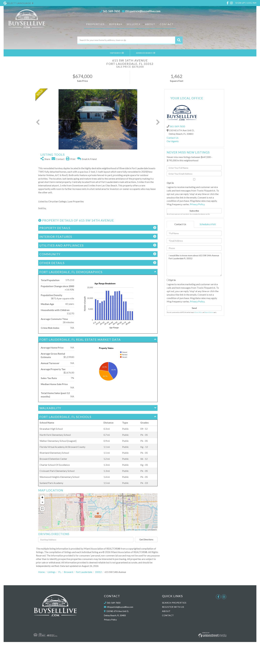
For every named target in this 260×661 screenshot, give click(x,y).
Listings (52, 571)
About (166, 611)
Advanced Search (144, 53)
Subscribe (194, 210)
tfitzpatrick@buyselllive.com (142, 11)
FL (59, 571)
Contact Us (172, 137)
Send (194, 308)
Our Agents (173, 141)
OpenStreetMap (140, 530)
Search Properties (174, 602)
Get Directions (146, 539)
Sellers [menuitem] (133, 24)
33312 (98, 571)
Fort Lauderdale (84, 571)
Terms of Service (209, 312)
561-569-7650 (111, 11)
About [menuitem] (150, 24)
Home (41, 571)
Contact (168, 615)
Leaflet (128, 530)
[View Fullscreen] (42, 508)
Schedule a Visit (208, 224)
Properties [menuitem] (95, 24)
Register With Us (173, 607)
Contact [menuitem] (167, 24)
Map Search (115, 53)
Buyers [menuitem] (114, 24)
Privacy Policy (197, 204)
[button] (179, 40)
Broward (68, 571)
